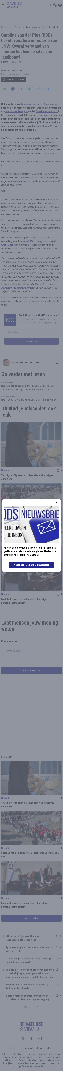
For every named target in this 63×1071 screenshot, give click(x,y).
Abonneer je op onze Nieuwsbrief (31, 564)
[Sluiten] (56, 502)
